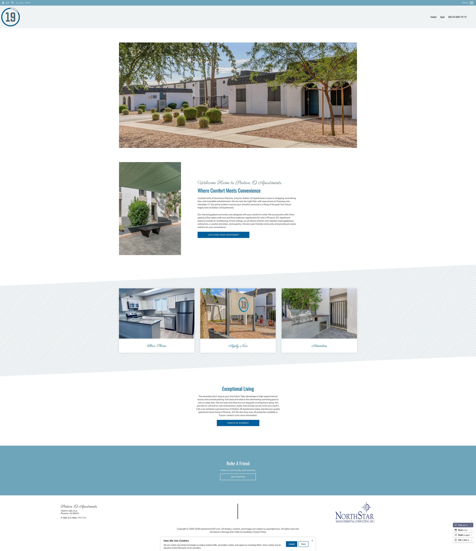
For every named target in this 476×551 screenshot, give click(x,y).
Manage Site (227, 532)
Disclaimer (215, 532)
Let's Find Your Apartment (223, 234)
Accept (292, 544)
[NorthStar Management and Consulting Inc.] (355, 512)
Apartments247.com (210, 528)
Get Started (238, 477)
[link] (119, 512)
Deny (303, 544)
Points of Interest (238, 423)
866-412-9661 (457, 16)
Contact (433, 16)
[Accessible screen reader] (3, 3)
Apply (442, 16)
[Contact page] (7, 3)
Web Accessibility (243, 532)
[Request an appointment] (12, 3)
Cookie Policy (259, 532)
